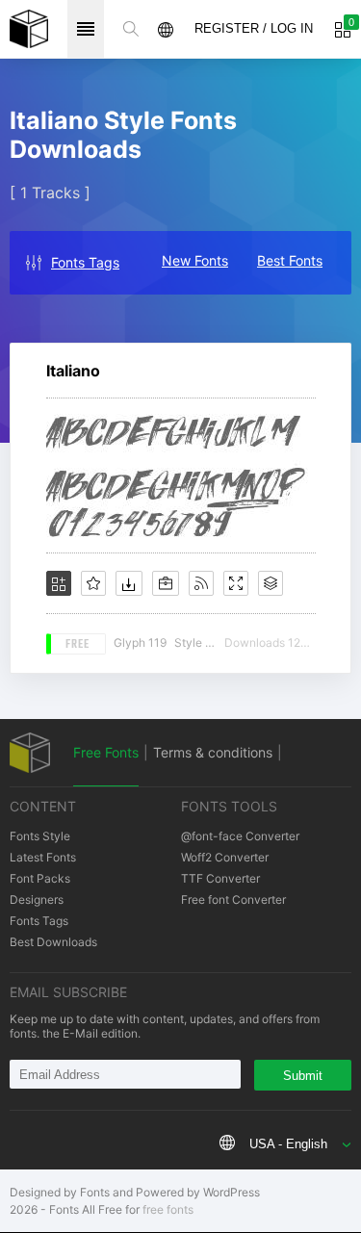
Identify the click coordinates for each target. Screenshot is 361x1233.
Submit (302, 1075)
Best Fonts (289, 260)
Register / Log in (253, 28)
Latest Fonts (43, 857)
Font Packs (40, 878)
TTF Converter (220, 878)
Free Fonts (106, 752)
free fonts (167, 1209)
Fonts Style (40, 836)
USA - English (288, 1144)
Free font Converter (233, 899)
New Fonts (195, 260)
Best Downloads (53, 942)
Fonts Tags (85, 262)
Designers (37, 899)
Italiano (73, 370)
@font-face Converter (240, 836)
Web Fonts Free (29, 29)
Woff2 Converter (225, 857)
